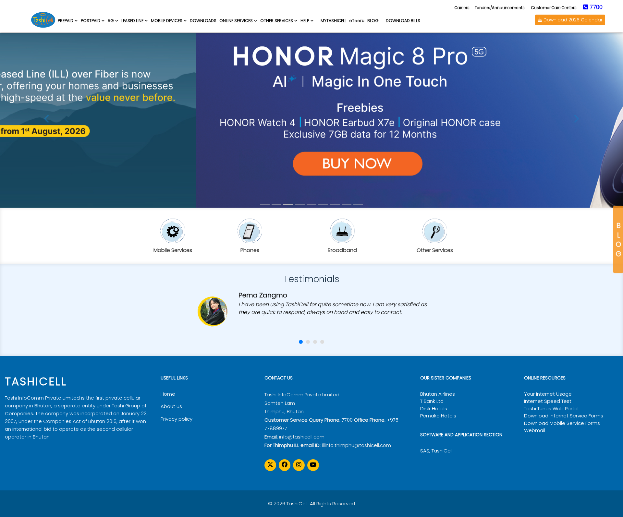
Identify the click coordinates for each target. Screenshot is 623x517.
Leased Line (132, 20)
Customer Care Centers (554, 7)
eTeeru (356, 20)
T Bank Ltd (432, 401)
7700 (347, 419)
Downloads (203, 20)
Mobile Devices (166, 20)
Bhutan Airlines (437, 394)
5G (111, 20)
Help (304, 20)
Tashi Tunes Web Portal (551, 408)
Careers (462, 7)
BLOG (373, 20)
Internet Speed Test (547, 401)
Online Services (236, 20)
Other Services (276, 20)
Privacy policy (176, 418)
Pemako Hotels (438, 415)
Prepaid (65, 20)
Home (168, 394)
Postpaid (90, 20)
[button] (301, 342)
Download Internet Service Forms (563, 415)
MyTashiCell (333, 20)
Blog (618, 239)
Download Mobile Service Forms (562, 423)
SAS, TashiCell (436, 450)
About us (171, 406)
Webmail (534, 430)
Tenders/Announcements (500, 7)
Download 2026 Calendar (572, 20)
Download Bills (403, 20)
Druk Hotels (433, 408)
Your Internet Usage (548, 394)
